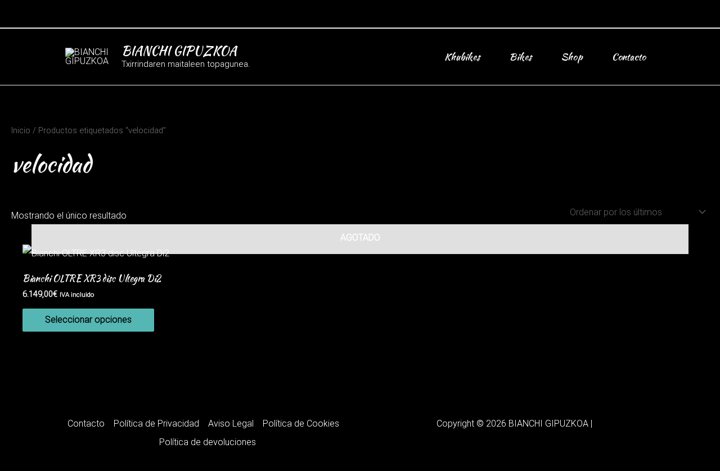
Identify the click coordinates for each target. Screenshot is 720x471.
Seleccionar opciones (88, 319)
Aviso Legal (231, 423)
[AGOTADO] (360, 253)
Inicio (20, 130)
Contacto (629, 57)
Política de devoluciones (207, 442)
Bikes (520, 57)
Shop (572, 57)
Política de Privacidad (156, 423)
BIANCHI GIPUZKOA (179, 51)
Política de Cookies (301, 423)
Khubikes (462, 57)
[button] (651, 14)
